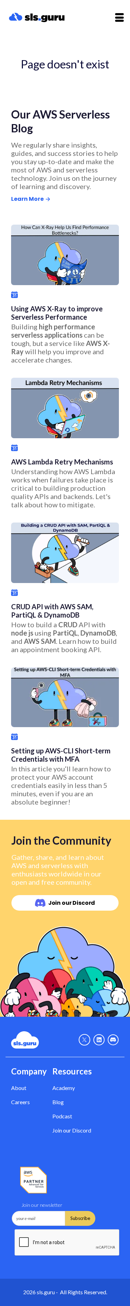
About (18, 1087)
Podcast (62, 1116)
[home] (47, 17)
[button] (119, 17)
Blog (58, 1102)
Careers (20, 1102)
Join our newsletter (41, 1205)
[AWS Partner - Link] (33, 1180)
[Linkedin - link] (99, 1040)
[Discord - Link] (113, 1040)
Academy (63, 1087)
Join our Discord (71, 1130)
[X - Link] (84, 1040)
